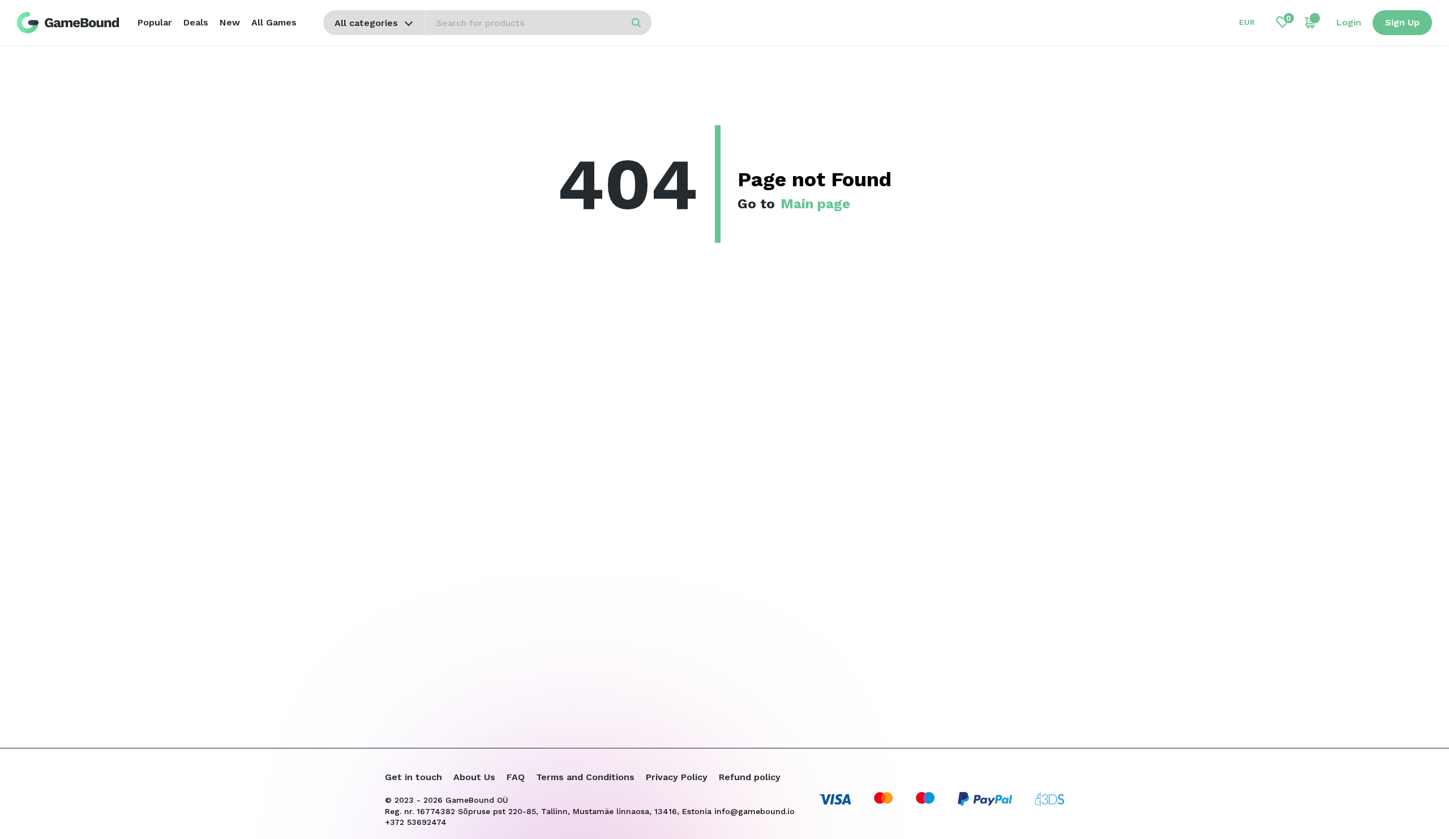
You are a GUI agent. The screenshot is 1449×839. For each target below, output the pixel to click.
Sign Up (1402, 22)
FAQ (516, 777)
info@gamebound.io (754, 811)
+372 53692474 (416, 822)
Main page (815, 204)
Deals (195, 22)
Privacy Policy (677, 777)
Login (1348, 22)
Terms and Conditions (585, 777)
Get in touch (413, 777)
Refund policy (750, 777)
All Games (274, 22)
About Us (474, 777)
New (230, 22)
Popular (155, 22)
